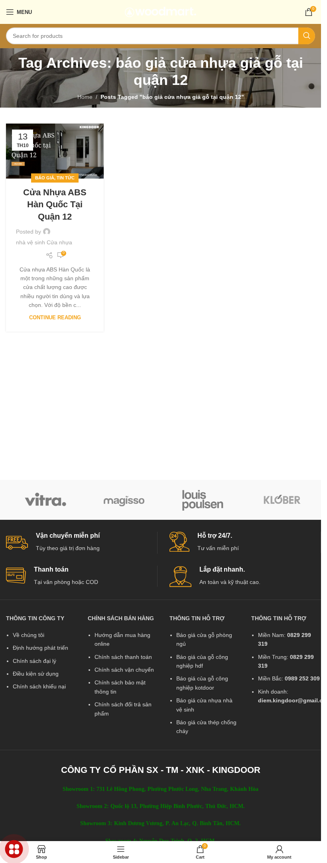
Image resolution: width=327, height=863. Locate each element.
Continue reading (55, 317)
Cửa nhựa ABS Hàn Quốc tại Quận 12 (55, 204)
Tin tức (66, 177)
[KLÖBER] (281, 500)
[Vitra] (45, 500)
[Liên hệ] (14, 849)
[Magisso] (124, 500)
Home (85, 97)
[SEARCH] (306, 36)
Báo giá (44, 177)
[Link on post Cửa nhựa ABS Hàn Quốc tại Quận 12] (55, 151)
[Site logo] (160, 11)
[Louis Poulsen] (203, 500)
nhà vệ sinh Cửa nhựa (44, 242)
